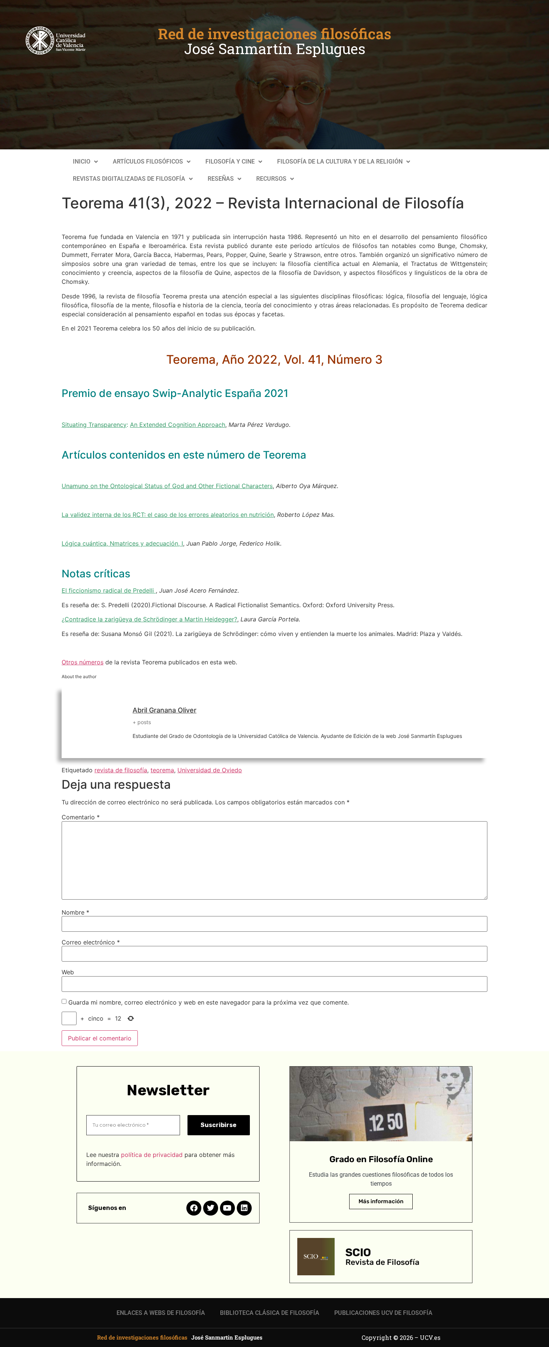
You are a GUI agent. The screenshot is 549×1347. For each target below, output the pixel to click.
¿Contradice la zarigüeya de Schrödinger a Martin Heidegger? (149, 619)
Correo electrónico (91, 942)
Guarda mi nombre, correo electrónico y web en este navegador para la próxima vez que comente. (208, 1002)
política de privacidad (152, 1154)
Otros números (82, 662)
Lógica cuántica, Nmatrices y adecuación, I (122, 543)
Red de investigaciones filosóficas (274, 33)
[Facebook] (193, 1208)
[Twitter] (210, 1208)
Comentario (81, 817)
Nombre (75, 912)
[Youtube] (227, 1208)
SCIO (358, 1252)
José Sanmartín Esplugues (274, 48)
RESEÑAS (221, 178)
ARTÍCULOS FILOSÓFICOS (148, 161)
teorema (162, 770)
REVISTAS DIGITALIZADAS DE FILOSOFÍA (129, 178)
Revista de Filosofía (382, 1262)
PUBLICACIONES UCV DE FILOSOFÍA (383, 1312)
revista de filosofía (120, 770)
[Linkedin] (244, 1208)
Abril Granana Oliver (164, 710)
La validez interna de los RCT (103, 514)
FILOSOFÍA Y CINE (230, 161)
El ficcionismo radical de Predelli (109, 590)
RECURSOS (271, 178)
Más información (381, 1201)
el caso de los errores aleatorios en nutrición (211, 514)
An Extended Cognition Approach (177, 424)
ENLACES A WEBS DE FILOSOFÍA (161, 1312)
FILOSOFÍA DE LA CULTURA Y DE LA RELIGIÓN (340, 161)
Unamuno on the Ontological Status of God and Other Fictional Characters (167, 486)
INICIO (81, 161)
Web (68, 972)
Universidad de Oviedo (209, 770)
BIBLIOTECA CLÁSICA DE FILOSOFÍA (269, 1312)
